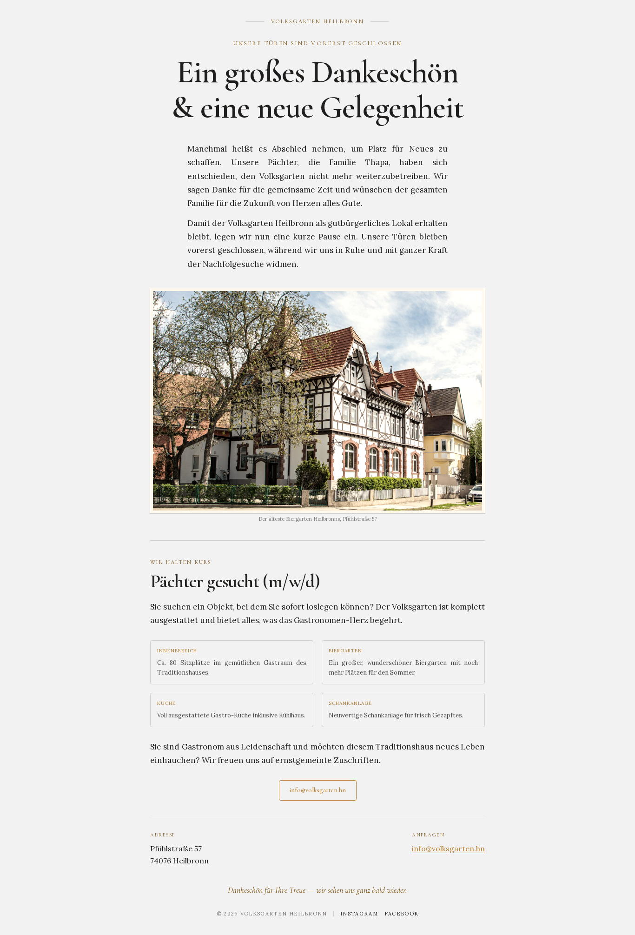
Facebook (401, 913)
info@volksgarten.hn (318, 790)
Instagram (359, 913)
